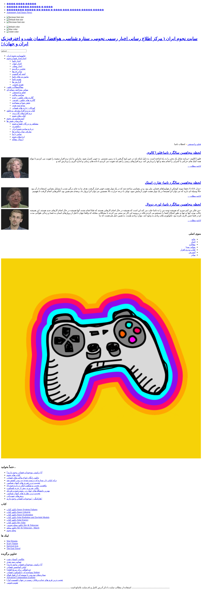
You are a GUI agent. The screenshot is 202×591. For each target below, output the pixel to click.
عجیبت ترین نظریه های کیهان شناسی (23, 493)
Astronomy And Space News (19, 12)
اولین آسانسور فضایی (16, 567)
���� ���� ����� (21, 4)
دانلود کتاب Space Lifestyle (18, 512)
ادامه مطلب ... (194, 166)
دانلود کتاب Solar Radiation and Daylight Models (28, 517)
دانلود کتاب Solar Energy (17, 520)
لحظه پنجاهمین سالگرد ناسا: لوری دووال (173, 204)
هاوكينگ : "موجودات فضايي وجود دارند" (24, 498)
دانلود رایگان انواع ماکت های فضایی (23, 478)
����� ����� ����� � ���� (30, 7)
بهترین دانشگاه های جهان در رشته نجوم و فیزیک (28, 491)
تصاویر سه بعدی (14, 562)
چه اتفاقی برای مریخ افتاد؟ (19, 570)
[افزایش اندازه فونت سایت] (15, 17)
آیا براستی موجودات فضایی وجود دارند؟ (24, 472)
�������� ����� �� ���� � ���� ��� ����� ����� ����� (55, 10)
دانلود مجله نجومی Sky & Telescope (22, 525)
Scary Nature (12, 543)
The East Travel (13, 548)
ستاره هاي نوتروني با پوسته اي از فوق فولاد (26, 575)
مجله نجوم (11, 530)
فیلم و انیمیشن (194, 144)
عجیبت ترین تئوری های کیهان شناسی (23, 483)
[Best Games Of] (101, 457)
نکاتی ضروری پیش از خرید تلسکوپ (23, 488)
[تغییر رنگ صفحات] (13, 27)
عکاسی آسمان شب (15, 559)
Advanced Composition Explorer (21, 577)
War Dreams (12, 541)
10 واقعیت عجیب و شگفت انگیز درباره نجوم (27, 485)
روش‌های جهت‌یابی (15, 496)
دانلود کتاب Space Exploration (20, 515)
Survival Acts (12, 546)
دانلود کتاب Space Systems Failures (22, 509)
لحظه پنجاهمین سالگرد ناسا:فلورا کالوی (174, 152)
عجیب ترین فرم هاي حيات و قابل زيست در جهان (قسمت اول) (35, 580)
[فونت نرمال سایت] (15, 19)
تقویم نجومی (12, 583)
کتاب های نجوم (13, 475)
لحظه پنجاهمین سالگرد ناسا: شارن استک (173, 182)
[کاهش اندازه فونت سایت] (16, 22)
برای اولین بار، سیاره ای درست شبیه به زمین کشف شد (32, 480)
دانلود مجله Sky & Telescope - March (23, 528)
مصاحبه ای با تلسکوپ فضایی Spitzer (23, 572)
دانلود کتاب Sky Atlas (16, 522)
